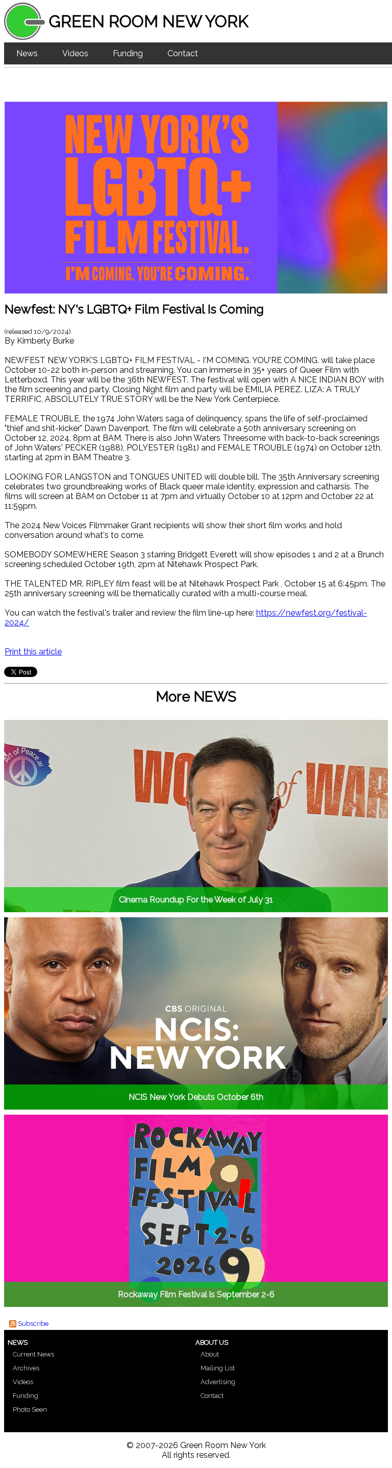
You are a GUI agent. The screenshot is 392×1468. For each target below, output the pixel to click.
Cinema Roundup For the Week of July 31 (196, 900)
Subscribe (33, 1323)
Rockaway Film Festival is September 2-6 (196, 1294)
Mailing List (218, 1368)
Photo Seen (30, 1409)
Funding (128, 53)
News (27, 53)
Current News (33, 1354)
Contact (182, 53)
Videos (75, 53)
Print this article (33, 652)
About (210, 1354)
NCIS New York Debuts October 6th (196, 1097)
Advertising (218, 1382)
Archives (26, 1368)
